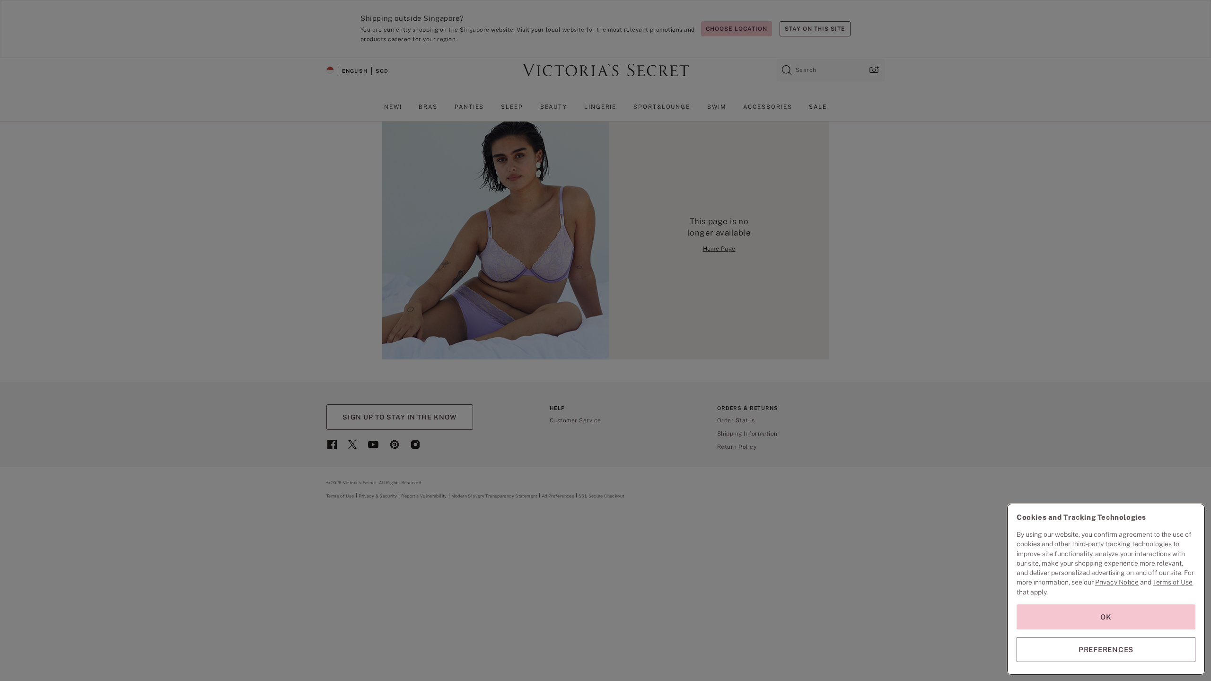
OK (1106, 617)
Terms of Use (1173, 582)
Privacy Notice (1117, 582)
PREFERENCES (1106, 650)
